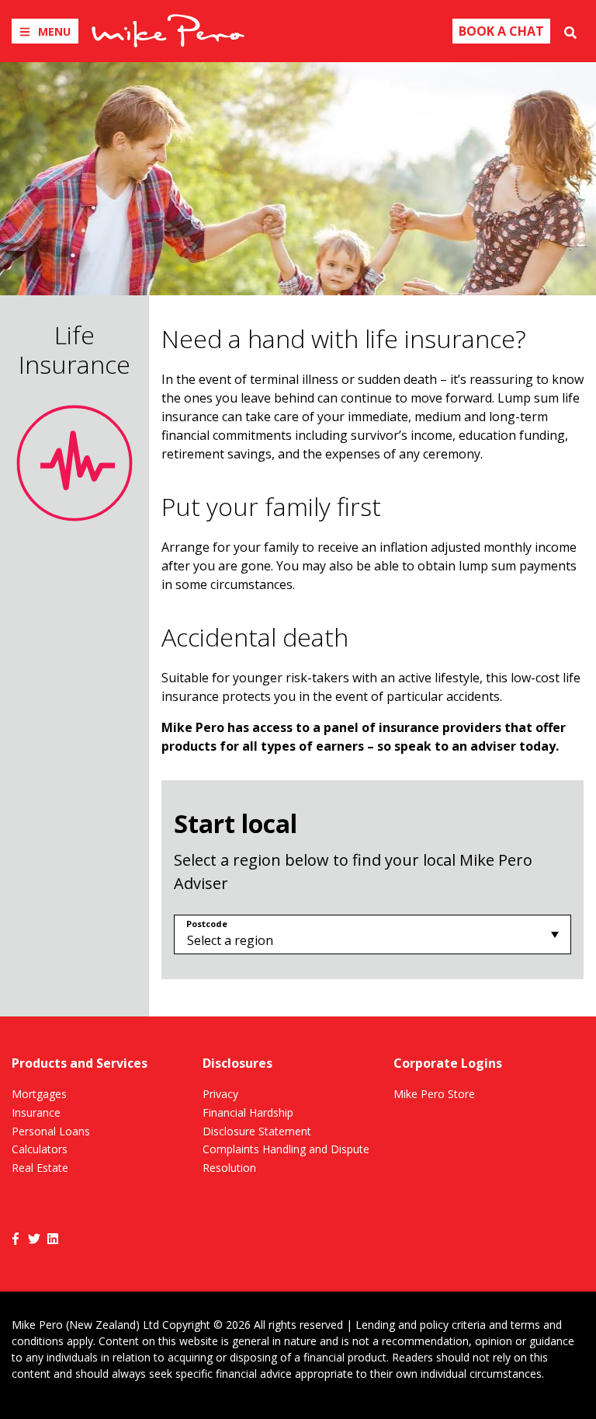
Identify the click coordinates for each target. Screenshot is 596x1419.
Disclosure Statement (257, 1131)
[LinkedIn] (52, 1237)
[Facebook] (15, 1237)
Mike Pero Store (434, 1093)
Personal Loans (51, 1131)
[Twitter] (34, 1237)
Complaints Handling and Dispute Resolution (286, 1158)
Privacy (220, 1093)
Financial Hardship (248, 1112)
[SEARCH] (570, 31)
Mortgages (39, 1093)
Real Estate (40, 1167)
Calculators (40, 1149)
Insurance (36, 1112)
